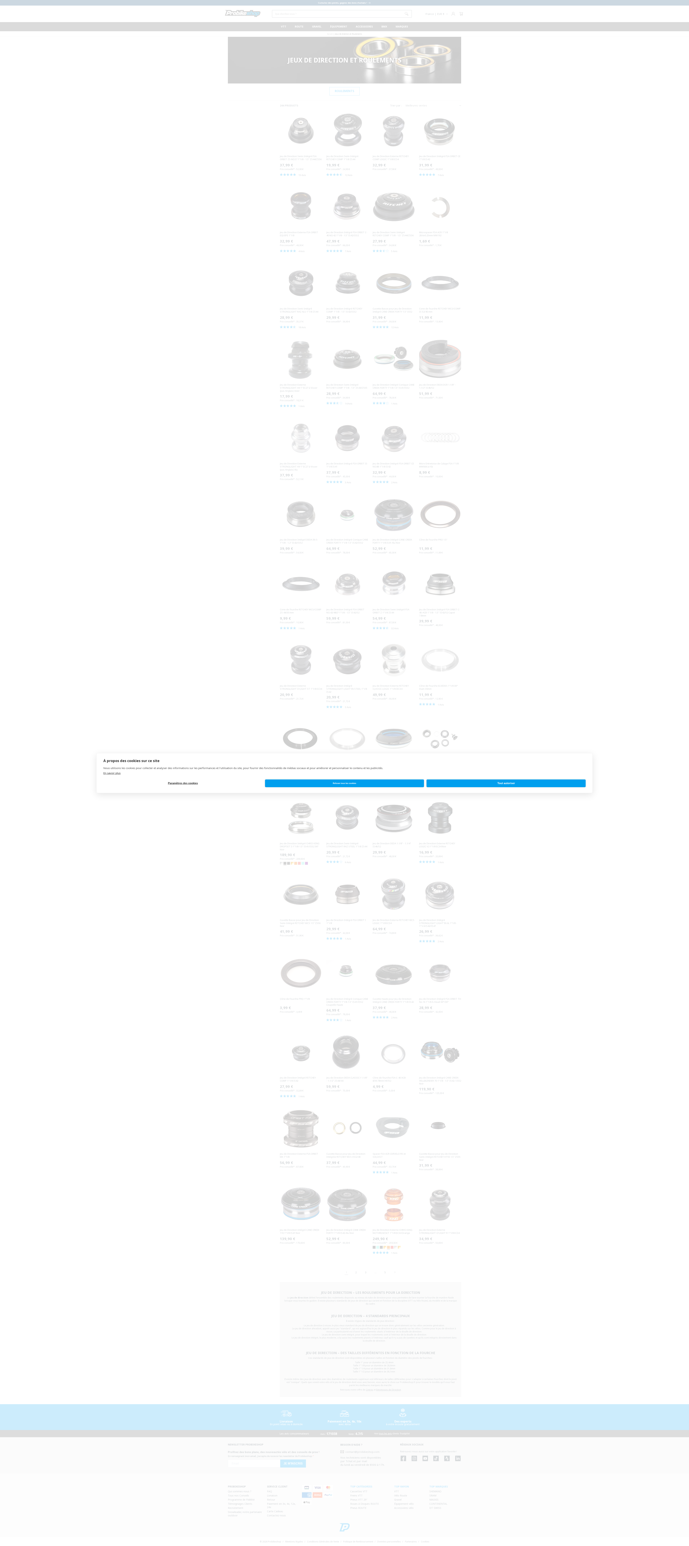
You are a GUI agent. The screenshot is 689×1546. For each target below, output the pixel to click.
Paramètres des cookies (183, 783)
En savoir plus (112, 773)
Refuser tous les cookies (344, 783)
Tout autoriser (506, 783)
